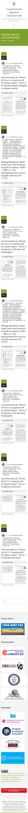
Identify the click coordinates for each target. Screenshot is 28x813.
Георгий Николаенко (16, 63)
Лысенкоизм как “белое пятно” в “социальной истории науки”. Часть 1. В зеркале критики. (13, 482)
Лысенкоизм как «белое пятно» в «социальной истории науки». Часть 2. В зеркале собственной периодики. (14, 246)
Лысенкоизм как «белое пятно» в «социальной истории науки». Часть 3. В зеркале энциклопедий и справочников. (14, 83)
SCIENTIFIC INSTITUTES (9, 67)
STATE (4, 69)
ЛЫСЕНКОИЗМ (7, 70)
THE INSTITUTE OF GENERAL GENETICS (14, 149)
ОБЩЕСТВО (6, 73)
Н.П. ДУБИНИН (17, 156)
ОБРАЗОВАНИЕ (15, 72)
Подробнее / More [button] (8, 93)
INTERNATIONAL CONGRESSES (11, 144)
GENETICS (5, 142)
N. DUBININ (14, 147)
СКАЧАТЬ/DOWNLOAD (7, 115)
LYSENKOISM (15, 66)
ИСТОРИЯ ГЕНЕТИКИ (15, 152)
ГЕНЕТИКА (6, 150)
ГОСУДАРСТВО (11, 69)
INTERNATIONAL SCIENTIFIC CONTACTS (14, 145)
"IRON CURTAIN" (9, 139)
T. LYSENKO (21, 147)
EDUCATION (7, 66)
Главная (3, 40)
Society (19, 67)
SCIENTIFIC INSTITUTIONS (10, 231)
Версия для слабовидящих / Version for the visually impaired (14, 790)
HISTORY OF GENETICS (15, 142)
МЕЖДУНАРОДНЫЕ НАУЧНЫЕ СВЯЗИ (12, 155)
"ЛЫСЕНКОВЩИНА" (15, 141)
